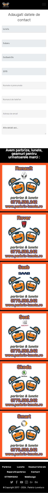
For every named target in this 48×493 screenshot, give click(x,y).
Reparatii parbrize (16, 472)
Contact (35, 472)
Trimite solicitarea (24, 142)
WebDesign (34, 477)
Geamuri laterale (37, 467)
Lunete (20, 467)
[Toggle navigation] (44, 4)
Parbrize (6, 467)
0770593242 (11, 477)
